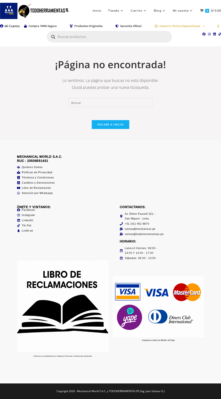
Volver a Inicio (110, 124)
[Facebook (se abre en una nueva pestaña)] (204, 34)
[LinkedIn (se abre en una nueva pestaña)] (214, 34)
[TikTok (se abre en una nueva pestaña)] (219, 34)
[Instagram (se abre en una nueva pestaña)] (209, 34)
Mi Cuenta (12, 26)
